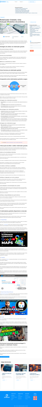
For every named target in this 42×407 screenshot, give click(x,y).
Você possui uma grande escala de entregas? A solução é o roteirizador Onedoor (35, 35)
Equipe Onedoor (7, 36)
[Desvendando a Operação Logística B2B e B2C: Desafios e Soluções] (21, 367)
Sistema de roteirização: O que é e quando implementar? (14, 142)
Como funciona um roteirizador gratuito (20, 9)
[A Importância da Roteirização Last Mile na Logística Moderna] (35, 367)
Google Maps (4, 219)
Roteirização (2, 17)
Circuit (2, 317)
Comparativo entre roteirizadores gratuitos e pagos (22, 10)
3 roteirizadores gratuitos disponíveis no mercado (35, 33)
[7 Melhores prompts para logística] (7, 367)
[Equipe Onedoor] (4, 36)
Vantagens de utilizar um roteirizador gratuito (21, 8)
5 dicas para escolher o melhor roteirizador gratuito (22, 11)
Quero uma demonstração (4, 356)
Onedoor (3, 257)
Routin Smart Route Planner (7, 292)
